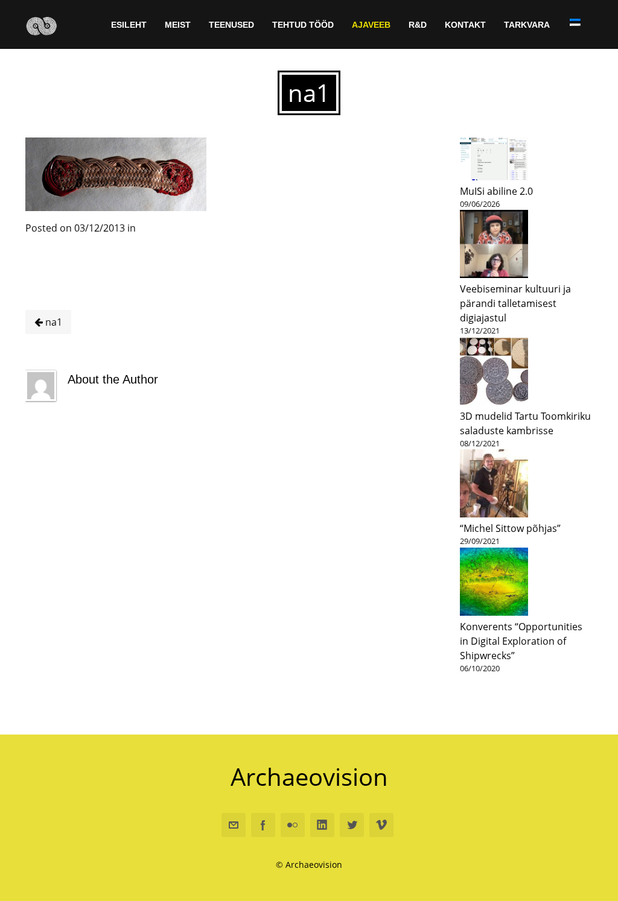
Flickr (293, 825)
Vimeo (381, 825)
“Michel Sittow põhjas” (510, 528)
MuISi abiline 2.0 (496, 191)
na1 (52, 322)
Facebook (263, 825)
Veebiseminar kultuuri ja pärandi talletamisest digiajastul (515, 303)
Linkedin (322, 825)
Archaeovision (309, 776)
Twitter (352, 825)
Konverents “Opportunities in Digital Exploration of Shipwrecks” (521, 641)
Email (233, 825)
